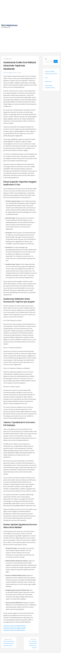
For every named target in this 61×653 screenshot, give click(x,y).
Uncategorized (7, 59)
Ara (46, 59)
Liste (46, 77)
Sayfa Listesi (48, 81)
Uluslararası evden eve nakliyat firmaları (14, 626)
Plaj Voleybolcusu (9, 25)
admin (10, 72)
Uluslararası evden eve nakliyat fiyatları (14, 630)
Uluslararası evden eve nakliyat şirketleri (14, 628)
